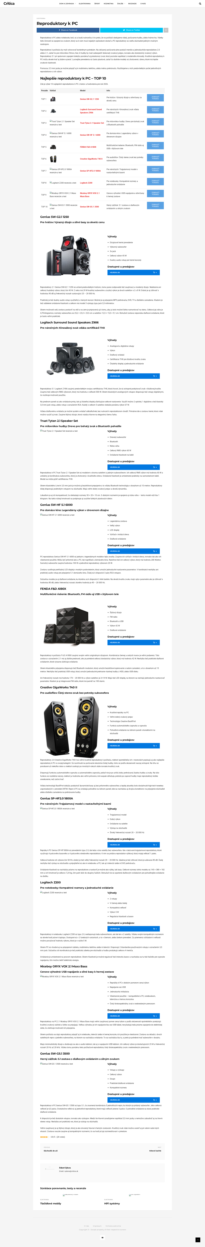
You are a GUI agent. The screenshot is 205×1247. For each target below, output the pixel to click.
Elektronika (85, 4)
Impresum (97, 1226)
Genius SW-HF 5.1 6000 (90, 135)
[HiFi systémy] (134, 1195)
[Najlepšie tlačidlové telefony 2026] (70, 1195)
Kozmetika (108, 4)
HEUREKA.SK (115, 272)
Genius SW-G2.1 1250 (89, 99)
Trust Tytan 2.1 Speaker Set (92, 123)
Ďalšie (120, 4)
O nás (143, 4)
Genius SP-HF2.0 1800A (90, 171)
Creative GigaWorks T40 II (91, 159)
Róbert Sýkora (65, 1168)
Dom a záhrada (66, 4)
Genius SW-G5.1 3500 (89, 207)
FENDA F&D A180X (88, 147)
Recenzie (132, 4)
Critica (9, 3)
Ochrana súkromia (113, 1226)
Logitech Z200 (86, 183)
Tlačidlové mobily (50, 1203)
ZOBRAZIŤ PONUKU (155, 98)
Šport (97, 4)
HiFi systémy (112, 1203)
